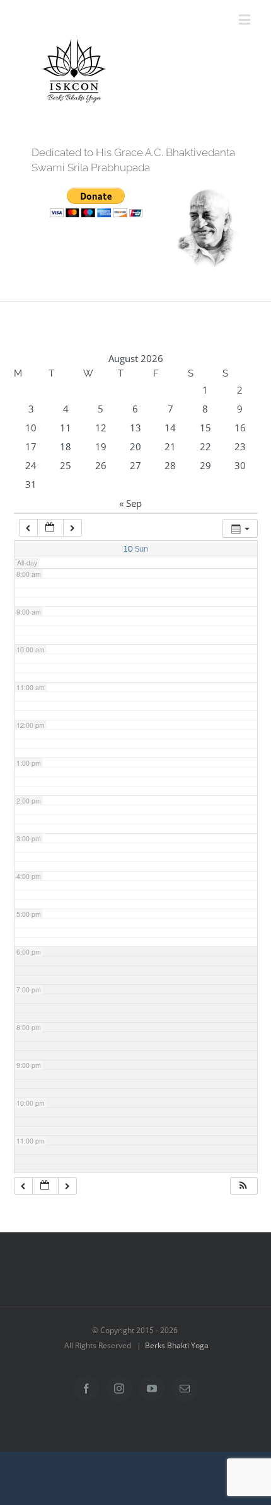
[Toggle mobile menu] (245, 19)
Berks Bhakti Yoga (177, 1345)
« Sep (130, 503)
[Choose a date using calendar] (50, 528)
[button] (243, 1186)
